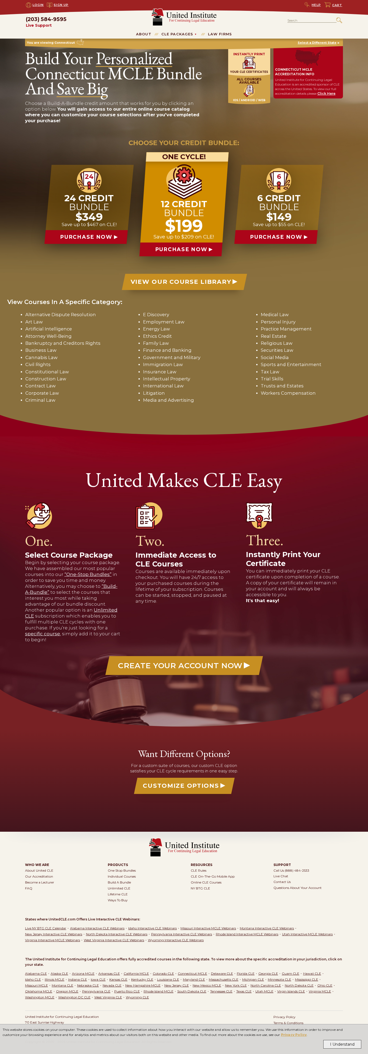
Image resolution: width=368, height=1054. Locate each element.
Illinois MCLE (54, 979)
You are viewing (51, 43)
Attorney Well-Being (48, 336)
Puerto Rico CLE (127, 991)
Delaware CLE (222, 973)
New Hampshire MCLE (143, 985)
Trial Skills (272, 378)
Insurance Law (159, 371)
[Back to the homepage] (184, 10)
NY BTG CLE (200, 888)
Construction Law (45, 378)
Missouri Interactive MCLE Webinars (208, 928)
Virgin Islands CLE (291, 991)
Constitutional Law (47, 371)
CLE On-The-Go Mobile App (213, 876)
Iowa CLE (98, 979)
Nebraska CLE (88, 985)
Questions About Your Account (297, 888)
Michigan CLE (253, 979)
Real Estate (273, 336)
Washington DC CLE (74, 997)
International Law (163, 385)
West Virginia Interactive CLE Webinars (114, 940)
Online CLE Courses (206, 882)
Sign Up (61, 5)
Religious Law (277, 343)
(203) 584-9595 (46, 22)
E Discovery (156, 314)
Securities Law (277, 350)
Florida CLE (246, 973)
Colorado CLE (163, 973)
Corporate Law (42, 393)
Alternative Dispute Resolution (60, 314)
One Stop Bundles (122, 870)
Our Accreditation (39, 876)
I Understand (342, 1044)
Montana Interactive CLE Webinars (267, 928)
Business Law (41, 350)
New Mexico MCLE (207, 985)
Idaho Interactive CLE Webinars (152, 928)
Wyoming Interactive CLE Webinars (176, 940)
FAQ (28, 888)
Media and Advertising (168, 400)
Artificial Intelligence (48, 329)
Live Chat (280, 876)
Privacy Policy (294, 1035)
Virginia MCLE (320, 991)
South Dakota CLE (191, 991)
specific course (42, 633)
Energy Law (156, 329)
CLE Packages (177, 34)
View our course (181, 281)
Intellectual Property (166, 378)
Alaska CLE (59, 973)
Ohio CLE (324, 985)
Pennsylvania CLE (96, 991)
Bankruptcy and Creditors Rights (62, 343)
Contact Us (282, 882)
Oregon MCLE (67, 991)
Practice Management (286, 329)
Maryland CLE (194, 979)
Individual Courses (122, 876)
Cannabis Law (41, 357)
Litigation (154, 393)
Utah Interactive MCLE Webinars (307, 934)
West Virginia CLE (108, 997)
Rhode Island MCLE (158, 991)
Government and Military (171, 357)
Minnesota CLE (279, 979)
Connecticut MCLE (192, 973)
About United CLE (39, 870)
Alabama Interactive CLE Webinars (97, 928)
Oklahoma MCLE (38, 991)
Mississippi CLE (306, 979)
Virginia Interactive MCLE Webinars (52, 940)
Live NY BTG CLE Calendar (45, 928)
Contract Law (40, 385)
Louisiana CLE (168, 979)
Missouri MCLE (36, 985)
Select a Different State (317, 43)
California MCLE (136, 973)
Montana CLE (62, 985)
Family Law (156, 343)
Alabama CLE (36, 973)
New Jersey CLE (176, 985)
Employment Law (164, 322)
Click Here (326, 93)
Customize (181, 785)
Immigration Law (163, 364)
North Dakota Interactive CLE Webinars (116, 934)
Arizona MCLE (83, 973)
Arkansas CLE (109, 973)
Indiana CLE (77, 979)
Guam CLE (290, 973)
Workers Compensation (288, 393)
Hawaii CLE (312, 973)
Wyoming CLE (137, 997)
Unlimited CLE (119, 888)
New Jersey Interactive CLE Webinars (53, 934)
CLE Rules (198, 870)
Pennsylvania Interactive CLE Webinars (181, 934)
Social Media (275, 357)
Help (316, 5)
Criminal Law (40, 400)
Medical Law (275, 314)
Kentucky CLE (142, 979)
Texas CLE (244, 991)
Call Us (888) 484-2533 (291, 870)
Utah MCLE (264, 991)
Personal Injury (278, 322)
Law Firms (220, 34)
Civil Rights (38, 364)
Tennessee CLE (221, 991)
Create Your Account (180, 665)
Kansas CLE (118, 979)
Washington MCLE (39, 997)
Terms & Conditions (288, 1023)
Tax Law (270, 371)
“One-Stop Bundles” (88, 574)
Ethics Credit (157, 336)
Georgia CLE (268, 973)
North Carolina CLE (266, 985)
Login (38, 5)
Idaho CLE (33, 979)
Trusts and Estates (282, 385)
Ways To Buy (118, 900)
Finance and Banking (167, 350)
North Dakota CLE (299, 985)
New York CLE (236, 985)
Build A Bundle (119, 882)
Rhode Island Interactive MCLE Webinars (247, 934)
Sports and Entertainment (291, 364)
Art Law (34, 322)
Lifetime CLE (118, 894)
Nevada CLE (112, 985)
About (143, 34)
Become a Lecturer (39, 882)
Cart (337, 5)
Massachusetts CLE (223, 979)
